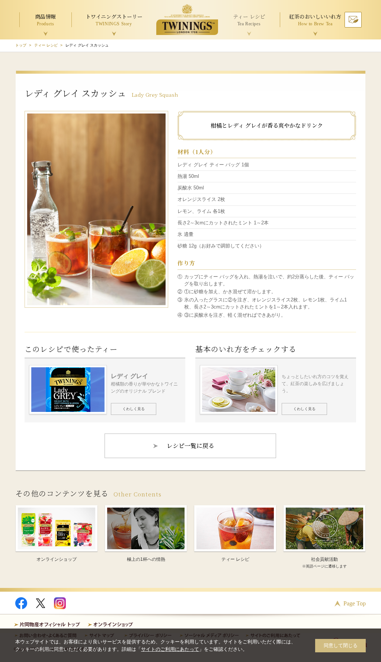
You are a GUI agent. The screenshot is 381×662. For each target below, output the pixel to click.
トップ (20, 45)
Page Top (354, 603)
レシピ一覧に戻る (190, 445)
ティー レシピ (46, 45)
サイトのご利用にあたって (170, 649)
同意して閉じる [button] (341, 645)
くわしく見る (133, 409)
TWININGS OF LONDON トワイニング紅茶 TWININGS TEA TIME (187, 19)
